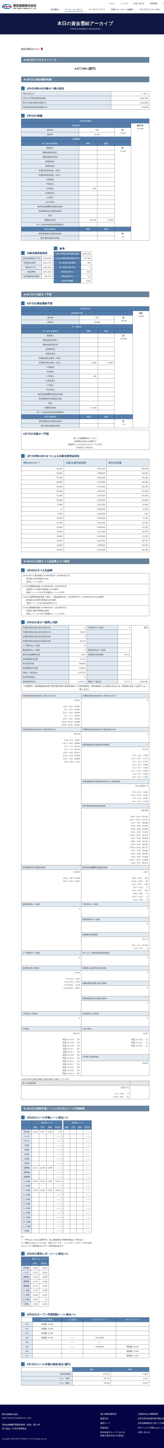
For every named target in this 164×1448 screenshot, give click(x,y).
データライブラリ (97, 9)
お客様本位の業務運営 (148, 1414)
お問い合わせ (139, 4)
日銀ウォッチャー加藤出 (122, 9)
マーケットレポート (74, 9)
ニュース (124, 4)
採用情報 (153, 4)
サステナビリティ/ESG (149, 9)
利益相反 (104, 1428)
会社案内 (55, 9)
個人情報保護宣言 (108, 1414)
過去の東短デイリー (30, 49)
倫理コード (105, 1423)
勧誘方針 (104, 1418)
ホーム (112, 4)
